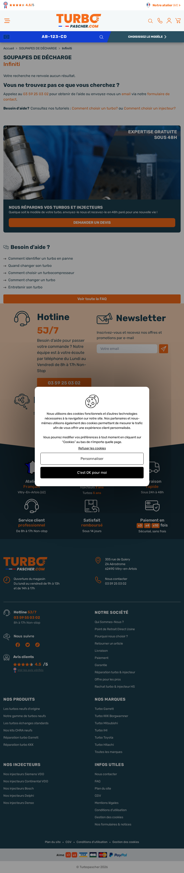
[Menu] (7, 21)
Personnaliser (92, 458)
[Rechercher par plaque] (101, 37)
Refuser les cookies (92, 448)
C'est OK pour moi (92, 472)
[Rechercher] (150, 20)
